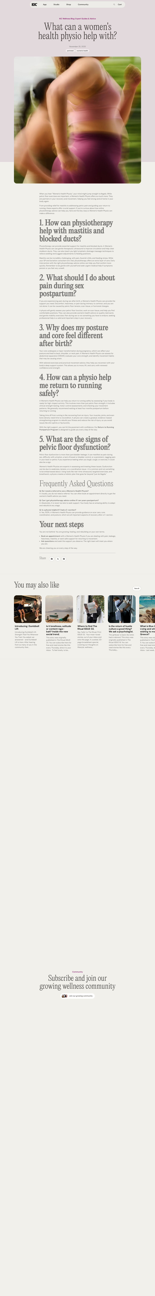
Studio (56, 4)
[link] (77, 996)
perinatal (70, 51)
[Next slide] (138, 623)
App (45, 4)
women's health (82, 51)
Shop (68, 4)
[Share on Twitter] (57, 559)
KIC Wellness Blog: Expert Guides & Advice (77, 18)
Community (83, 4)
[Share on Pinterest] (64, 559)
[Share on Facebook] (51, 559)
